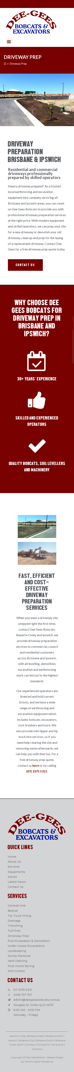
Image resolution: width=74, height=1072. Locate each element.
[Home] (5, 63)
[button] (25, 265)
